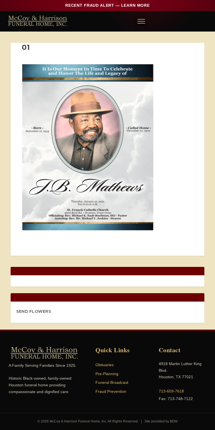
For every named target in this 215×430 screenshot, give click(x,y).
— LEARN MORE (107, 5)
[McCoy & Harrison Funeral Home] (37, 21)
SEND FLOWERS (33, 311)
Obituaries (104, 365)
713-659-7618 (171, 391)
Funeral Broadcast (111, 382)
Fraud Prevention (110, 391)
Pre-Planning (106, 374)
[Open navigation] (141, 21)
